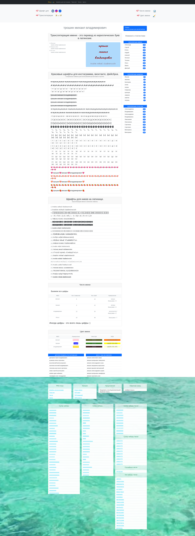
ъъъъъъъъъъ (53, 477)
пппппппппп (52, 449)
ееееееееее (52, 423)
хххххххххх (52, 464)
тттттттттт (52, 456)
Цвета (84, 2)
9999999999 (119, 433)
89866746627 (120, 492)
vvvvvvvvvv (86, 464)
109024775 (119, 440)
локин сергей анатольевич (56, 370)
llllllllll (84, 438)
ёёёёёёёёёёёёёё (54, 493)
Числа (79, 2)
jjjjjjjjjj (84, 433)
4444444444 (119, 420)
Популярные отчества (135, 106)
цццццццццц (52, 467)
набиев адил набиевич (55, 373)
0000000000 (119, 410)
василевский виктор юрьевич (57, 363)
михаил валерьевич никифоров (96, 373)
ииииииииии (52, 431)
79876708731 (120, 523)
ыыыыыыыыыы (53, 480)
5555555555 (119, 423)
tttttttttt (84, 459)
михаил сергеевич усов (93, 376)
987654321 (119, 528)
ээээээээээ (52, 485)
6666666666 (119, 425)
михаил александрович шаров (95, 370)
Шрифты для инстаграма (63, 2)
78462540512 (120, 486)
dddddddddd (86, 418)
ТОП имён (77, 392)
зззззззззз (52, 428)
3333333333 (119, 418)
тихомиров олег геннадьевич (57, 376)
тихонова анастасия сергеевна (58, 368)
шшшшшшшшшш (54, 472)
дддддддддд (52, 420)
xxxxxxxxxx (86, 469)
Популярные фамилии (135, 74)
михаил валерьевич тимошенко (96, 360)
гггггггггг (51, 418)
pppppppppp (86, 449)
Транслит (74, 2)
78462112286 (120, 502)
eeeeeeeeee (86, 420)
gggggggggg (86, 425)
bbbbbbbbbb (86, 412)
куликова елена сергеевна (56, 360)
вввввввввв (52, 415)
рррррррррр (52, 451)
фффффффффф (54, 462)
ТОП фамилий (78, 395)
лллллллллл (52, 438)
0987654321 (119, 507)
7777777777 (119, 428)
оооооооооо (52, 446)
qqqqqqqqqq (86, 451)
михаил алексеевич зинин (94, 357)
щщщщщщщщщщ (54, 475)
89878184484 (120, 518)
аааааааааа (52, 410)
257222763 (119, 471)
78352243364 (120, 481)
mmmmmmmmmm (88, 441)
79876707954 (120, 525)
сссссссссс (52, 454)
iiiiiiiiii (84, 431)
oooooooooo (86, 446)
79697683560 (120, 510)
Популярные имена (135, 42)
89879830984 (120, 499)
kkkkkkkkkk (86, 436)
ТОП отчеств (78, 397)
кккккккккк (52, 436)
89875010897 (120, 512)
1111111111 (119, 412)
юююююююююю (53, 488)
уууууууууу (52, 459)
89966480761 (120, 484)
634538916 (119, 497)
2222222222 (119, 415)
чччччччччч (52, 469)
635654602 (119, 494)
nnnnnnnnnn (86, 443)
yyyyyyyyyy (86, 472)
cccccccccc (86, 415)
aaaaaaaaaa (86, 410)
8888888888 (119, 431)
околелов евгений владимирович (58, 365)
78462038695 (120, 505)
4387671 (118, 479)
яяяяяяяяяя (52, 490)
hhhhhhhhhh (86, 428)
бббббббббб (52, 412)
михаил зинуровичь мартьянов (95, 365)
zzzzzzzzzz (86, 475)
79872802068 (120, 515)
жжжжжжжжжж (53, 425)
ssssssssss (86, 456)
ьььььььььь (52, 482)
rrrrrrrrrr (85, 454)
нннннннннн (52, 443)
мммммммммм (53, 441)
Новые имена (78, 390)
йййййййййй (52, 433)
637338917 (119, 489)
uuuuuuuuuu (86, 462)
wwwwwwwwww (87, 467)
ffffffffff (84, 423)
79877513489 (120, 520)
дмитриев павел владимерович (58, 357)
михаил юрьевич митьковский (95, 368)
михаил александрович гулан (95, 363)
